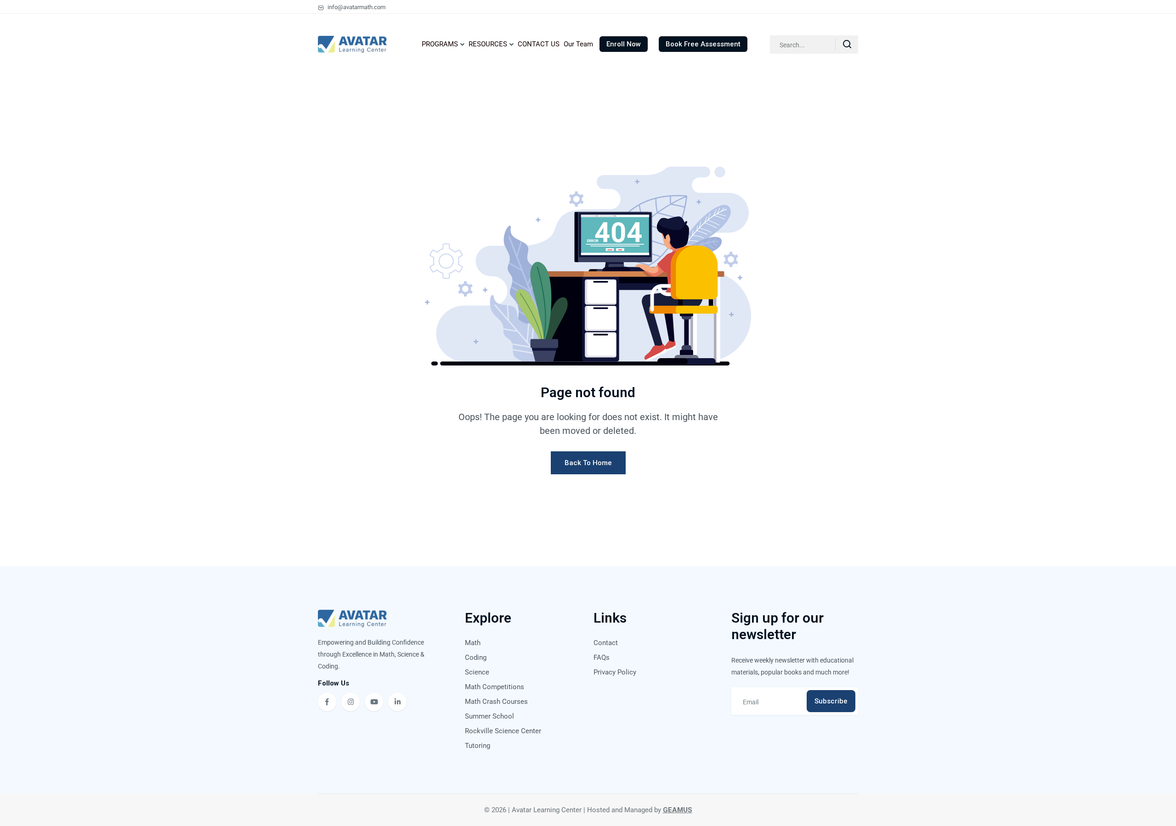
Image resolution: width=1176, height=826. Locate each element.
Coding (475, 657)
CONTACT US (539, 44)
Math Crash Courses (496, 701)
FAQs (602, 657)
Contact (606, 643)
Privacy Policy (615, 672)
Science (477, 672)
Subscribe (831, 701)
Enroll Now (623, 44)
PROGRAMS (440, 44)
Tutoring (477, 746)
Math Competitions (494, 687)
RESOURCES (488, 44)
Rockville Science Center (503, 731)
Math (473, 643)
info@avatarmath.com (355, 7)
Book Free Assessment (703, 44)
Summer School (489, 716)
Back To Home (588, 463)
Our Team (578, 44)
